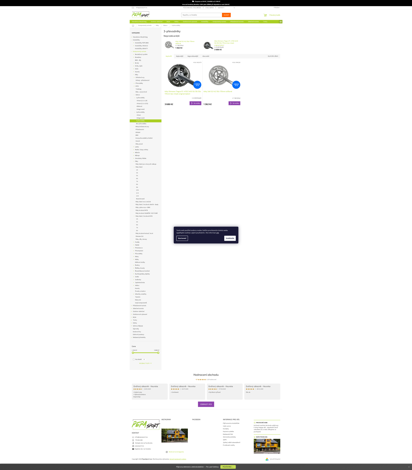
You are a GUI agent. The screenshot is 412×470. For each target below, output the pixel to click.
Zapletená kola (140, 283)
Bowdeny (138, 57)
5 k (137, 176)
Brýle (134, 317)
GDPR (225, 440)
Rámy (137, 257)
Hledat (226, 15)
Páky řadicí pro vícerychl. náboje (146, 164)
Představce (139, 248)
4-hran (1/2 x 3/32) (142, 103)
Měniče (137, 153)
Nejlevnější (179, 56)
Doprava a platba (228, 431)
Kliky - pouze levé (141, 92)
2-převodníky (140, 112)
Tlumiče (137, 297)
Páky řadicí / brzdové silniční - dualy (147, 204)
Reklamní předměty (139, 337)
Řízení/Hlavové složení (142, 271)
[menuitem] (139, 21)
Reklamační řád (228, 434)
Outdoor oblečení (138, 311)
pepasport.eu (139, 446)
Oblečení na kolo (138, 308)
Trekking (138, 89)
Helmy (135, 323)
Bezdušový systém (141, 54)
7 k (137, 181)
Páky (136, 161)
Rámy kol (138, 300)
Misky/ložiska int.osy (142, 127)
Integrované (141, 109)
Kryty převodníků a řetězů (144, 138)
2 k (137, 170)
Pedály (137, 242)
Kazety (137, 72)
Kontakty (221, 8)
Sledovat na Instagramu (176, 452)
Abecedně (205, 56)
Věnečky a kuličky (140, 294)
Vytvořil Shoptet (275, 459)
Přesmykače (139, 251)
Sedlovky (138, 280)
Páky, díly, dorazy (141, 239)
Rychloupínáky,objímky (142, 274)
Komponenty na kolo (139, 51)
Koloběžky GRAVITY (141, 49)
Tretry (135, 320)
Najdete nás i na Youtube (143, 449)
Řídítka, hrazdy (140, 268)
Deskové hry (137, 332)
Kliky (136, 75)
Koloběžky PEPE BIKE (142, 43)
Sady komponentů (141, 303)
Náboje (137, 155)
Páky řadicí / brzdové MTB (144, 216)
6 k (137, 179)
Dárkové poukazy (138, 334)
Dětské (138, 132)
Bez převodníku (141, 124)
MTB (137, 86)
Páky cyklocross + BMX (143, 207)
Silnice (138, 95)
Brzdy (137, 63)
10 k (137, 190)
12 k (137, 196)
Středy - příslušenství (142, 80)
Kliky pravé (139, 144)
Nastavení (182, 238)
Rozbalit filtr (144, 363)
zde (217, 233)
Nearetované (140, 199)
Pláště (137, 245)
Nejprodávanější (193, 56)
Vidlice (137, 285)
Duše (136, 69)
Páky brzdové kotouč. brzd (144, 233)
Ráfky (137, 259)
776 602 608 (139, 440)
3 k (137, 173)
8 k (137, 184)
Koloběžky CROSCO (141, 46)
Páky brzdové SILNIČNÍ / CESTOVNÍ (146, 213)
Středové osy (140, 77)
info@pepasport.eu (141, 437)
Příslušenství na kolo (139, 306)
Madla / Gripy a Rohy (141, 150)
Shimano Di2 (139, 236)
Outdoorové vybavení (140, 314)
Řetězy (137, 265)
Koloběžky (136, 40)
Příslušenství (140, 129)
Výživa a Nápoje (138, 326)
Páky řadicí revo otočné (143, 202)
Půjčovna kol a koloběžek (192, 8)
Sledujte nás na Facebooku (143, 443)
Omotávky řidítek (140, 158)
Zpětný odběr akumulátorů (231, 442)
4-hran (139, 115)
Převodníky (139, 83)
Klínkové (139, 106)
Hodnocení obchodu (206, 374)
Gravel (138, 141)
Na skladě (139, 359)
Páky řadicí (139, 167)
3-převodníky (140, 121)
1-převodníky (140, 98)
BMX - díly (138, 60)
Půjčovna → (228, 467)
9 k (137, 187)
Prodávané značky (229, 445)
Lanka (137, 147)
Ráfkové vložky (140, 262)
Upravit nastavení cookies (178, 459)
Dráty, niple (138, 66)
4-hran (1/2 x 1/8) (142, 101)
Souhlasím (230, 238)
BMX (137, 135)
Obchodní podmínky (229, 437)
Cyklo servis (209, 8)
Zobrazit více (206, 404)
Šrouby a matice (140, 291)
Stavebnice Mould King (140, 37)
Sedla (137, 277)
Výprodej (136, 329)
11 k (137, 193)
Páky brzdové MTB (142, 210)
